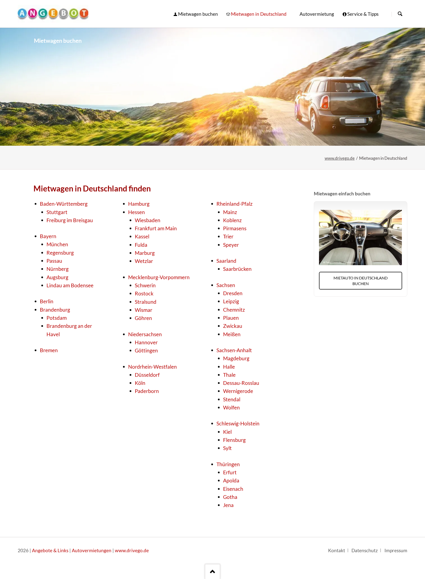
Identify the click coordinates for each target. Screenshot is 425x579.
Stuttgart (56, 212)
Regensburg (60, 252)
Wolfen (231, 407)
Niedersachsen (145, 334)
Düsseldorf (147, 375)
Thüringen (228, 464)
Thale (229, 375)
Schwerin (145, 285)
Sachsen (225, 285)
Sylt (227, 448)
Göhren (143, 318)
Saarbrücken (237, 269)
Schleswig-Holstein (237, 423)
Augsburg (57, 277)
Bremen (49, 350)
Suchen (400, 14)
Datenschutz (364, 550)
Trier (228, 236)
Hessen (136, 212)
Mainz (230, 212)
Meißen (232, 334)
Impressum (395, 550)
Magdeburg (236, 358)
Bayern (48, 236)
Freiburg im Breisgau (69, 220)
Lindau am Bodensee (69, 285)
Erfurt (230, 472)
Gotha (230, 497)
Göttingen (146, 350)
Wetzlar (144, 261)
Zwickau (232, 326)
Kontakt (336, 550)
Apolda (231, 480)
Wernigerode (238, 391)
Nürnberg (57, 269)
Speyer (231, 245)
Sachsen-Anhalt (234, 350)
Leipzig (231, 301)
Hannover (146, 342)
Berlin (46, 301)
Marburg (145, 253)
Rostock (144, 293)
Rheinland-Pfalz (234, 204)
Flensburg (234, 440)
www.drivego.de (340, 158)
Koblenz (232, 220)
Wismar (143, 310)
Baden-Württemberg (64, 204)
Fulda (141, 245)
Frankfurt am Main (156, 228)
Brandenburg (55, 309)
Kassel (142, 236)
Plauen (231, 318)
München (57, 244)
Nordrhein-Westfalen (152, 366)
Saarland (226, 261)
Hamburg (139, 204)
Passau (54, 261)
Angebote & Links (50, 550)
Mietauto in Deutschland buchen (361, 280)
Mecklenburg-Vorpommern (159, 277)
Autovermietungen (91, 550)
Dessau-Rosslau (241, 383)
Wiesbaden (147, 220)
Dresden (233, 293)
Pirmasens (234, 228)
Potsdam (56, 318)
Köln (140, 383)
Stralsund (145, 302)
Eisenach (233, 489)
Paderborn (147, 391)
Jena (228, 505)
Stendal (231, 399)
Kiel (227, 432)
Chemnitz (234, 309)
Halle (229, 366)
